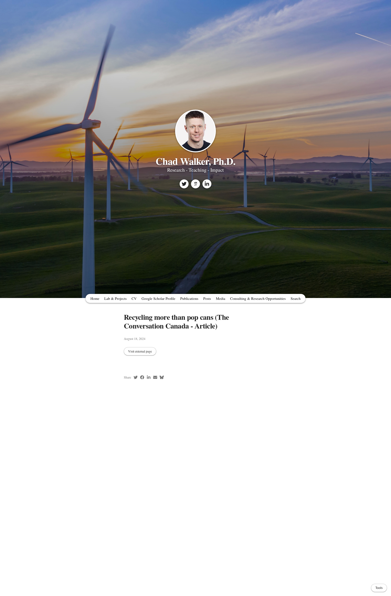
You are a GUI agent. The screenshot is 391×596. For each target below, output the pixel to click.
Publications (189, 298)
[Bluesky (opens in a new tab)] (162, 377)
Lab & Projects (115, 298)
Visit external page (140, 351)
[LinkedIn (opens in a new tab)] (149, 377)
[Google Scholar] (195, 183)
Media (220, 298)
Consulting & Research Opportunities (258, 298)
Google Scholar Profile (158, 298)
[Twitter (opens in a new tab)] (136, 377)
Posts (207, 298)
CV (134, 298)
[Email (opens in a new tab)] (155, 377)
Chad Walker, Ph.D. (196, 161)
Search (296, 298)
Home (94, 298)
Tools (379, 587)
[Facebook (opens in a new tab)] (142, 377)
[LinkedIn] (206, 183)
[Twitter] (184, 183)
